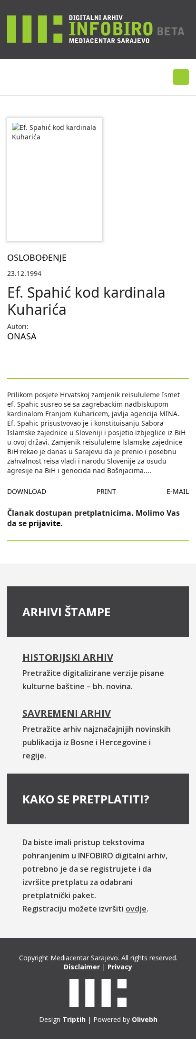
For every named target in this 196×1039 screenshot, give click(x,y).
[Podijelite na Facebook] (14, 358)
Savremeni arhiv (66, 713)
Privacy (120, 966)
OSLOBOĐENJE (37, 257)
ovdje (136, 908)
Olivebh (144, 1019)
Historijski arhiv (67, 657)
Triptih (74, 1019)
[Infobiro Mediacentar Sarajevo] (96, 28)
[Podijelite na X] (45, 358)
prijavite (44, 523)
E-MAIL (178, 491)
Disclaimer (82, 966)
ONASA (22, 336)
